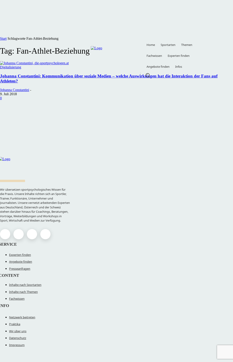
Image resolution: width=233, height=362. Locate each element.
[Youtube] (45, 234)
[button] (147, 75)
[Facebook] (5, 234)
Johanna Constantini (14, 90)
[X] (32, 234)
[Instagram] (18, 234)
